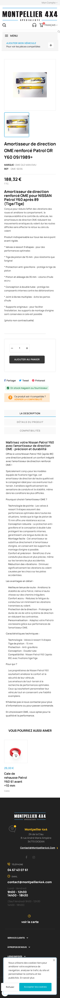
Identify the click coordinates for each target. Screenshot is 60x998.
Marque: (9, 164)
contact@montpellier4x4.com (37, 847)
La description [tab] (30, 413)
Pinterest (40, 380)
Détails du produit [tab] (30, 422)
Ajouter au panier (27, 359)
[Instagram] (33, 857)
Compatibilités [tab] (30, 430)
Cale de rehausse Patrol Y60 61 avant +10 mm (15, 779)
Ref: (6, 168)
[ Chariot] (15, 755)
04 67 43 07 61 (18, 870)
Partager (11, 380)
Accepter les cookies (35, 986)
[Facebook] (26, 857)
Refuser (10, 987)
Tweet (25, 380)
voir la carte (30, 921)
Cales (7, 790)
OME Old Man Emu (25, 164)
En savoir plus (27, 977)
